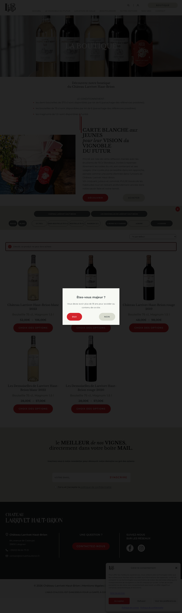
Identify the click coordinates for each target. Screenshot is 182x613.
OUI (74, 316)
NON (107, 316)
